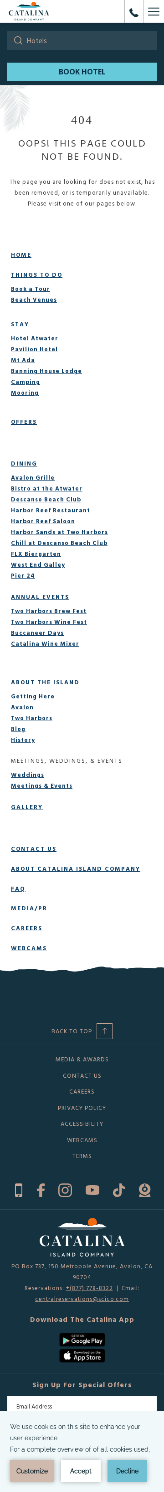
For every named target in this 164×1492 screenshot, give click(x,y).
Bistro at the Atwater (46, 488)
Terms (82, 1155)
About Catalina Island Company (75, 868)
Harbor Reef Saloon (43, 520)
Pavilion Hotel (34, 348)
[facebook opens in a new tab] (40, 1189)
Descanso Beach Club (46, 499)
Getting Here (33, 696)
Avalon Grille (33, 477)
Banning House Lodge (46, 370)
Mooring (25, 392)
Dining (24, 463)
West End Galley (38, 564)
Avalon (22, 707)
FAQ (18, 888)
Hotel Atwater (34, 338)
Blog (18, 728)
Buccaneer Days (37, 632)
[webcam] (144, 1189)
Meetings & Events (41, 785)
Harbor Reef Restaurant (50, 510)
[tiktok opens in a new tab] (119, 1189)
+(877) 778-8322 (89, 1287)
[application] (82, 1451)
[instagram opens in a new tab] (65, 1189)
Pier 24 (23, 575)
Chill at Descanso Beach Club (59, 542)
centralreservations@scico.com (82, 1298)
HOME (21, 254)
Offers (24, 421)
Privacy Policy (82, 1107)
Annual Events (40, 596)
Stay (20, 324)
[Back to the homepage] (29, 11)
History (23, 739)
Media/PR (29, 908)
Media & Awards (82, 1059)
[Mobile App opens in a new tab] (19, 1189)
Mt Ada (23, 359)
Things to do (36, 274)
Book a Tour (30, 288)
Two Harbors (31, 717)
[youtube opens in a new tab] (92, 1189)
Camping (25, 381)
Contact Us (33, 848)
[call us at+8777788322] (133, 11)
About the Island (45, 682)
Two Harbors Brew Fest (49, 610)
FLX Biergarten (36, 553)
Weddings (27, 774)
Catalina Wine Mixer (45, 643)
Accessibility (82, 1123)
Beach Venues (34, 299)
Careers (26, 927)
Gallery (27, 806)
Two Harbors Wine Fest (49, 621)
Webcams (29, 947)
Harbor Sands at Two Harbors (59, 531)
